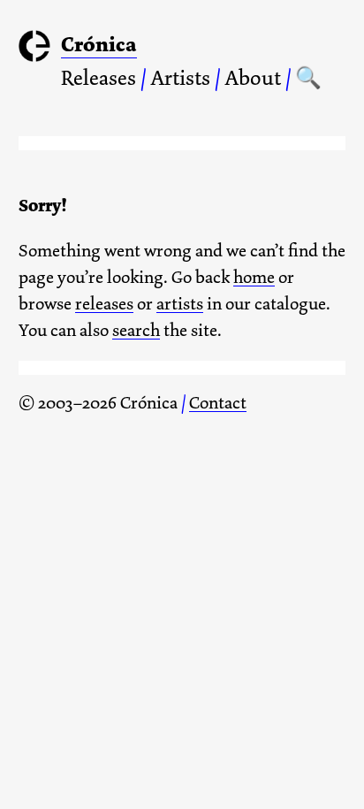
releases (104, 303)
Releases (98, 78)
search (136, 330)
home (254, 277)
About (252, 78)
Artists (180, 78)
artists (179, 303)
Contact (217, 402)
